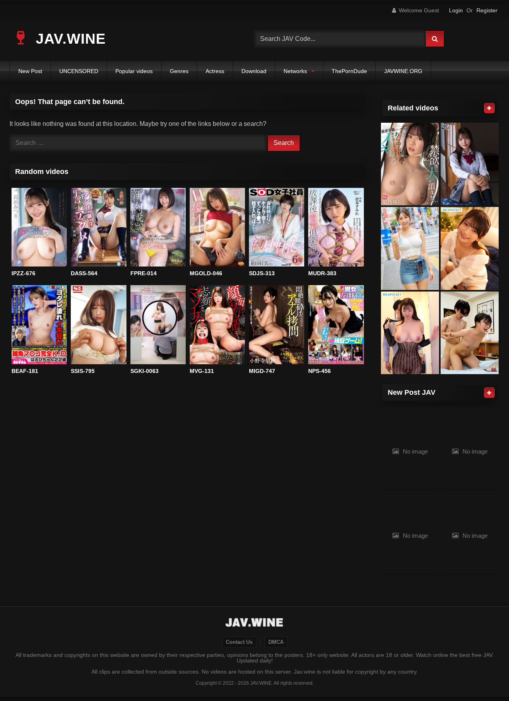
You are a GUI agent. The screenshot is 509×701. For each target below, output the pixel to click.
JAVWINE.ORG (403, 71)
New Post (30, 71)
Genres (179, 71)
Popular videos (134, 71)
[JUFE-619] (470, 164)
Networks (295, 71)
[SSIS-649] (410, 164)
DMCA (276, 642)
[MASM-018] (470, 333)
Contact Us (239, 642)
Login (456, 10)
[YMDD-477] (410, 248)
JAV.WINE (68, 39)
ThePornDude (349, 71)
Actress (215, 71)
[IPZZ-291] (470, 248)
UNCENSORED (78, 71)
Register (486, 10)
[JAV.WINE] (254, 623)
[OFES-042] (410, 333)
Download (253, 71)
